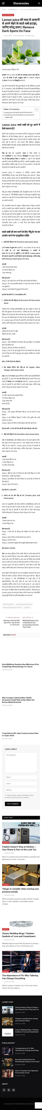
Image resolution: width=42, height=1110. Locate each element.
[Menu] (3, 3)
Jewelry (5, 884)
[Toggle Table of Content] (35, 109)
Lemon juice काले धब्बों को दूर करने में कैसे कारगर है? (18, 112)
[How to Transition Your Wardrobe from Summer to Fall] (7, 1073)
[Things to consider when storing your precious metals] (21, 875)
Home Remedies (8, 604)
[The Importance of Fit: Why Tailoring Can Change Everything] (21, 962)
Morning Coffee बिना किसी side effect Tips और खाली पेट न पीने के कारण (11, 623)
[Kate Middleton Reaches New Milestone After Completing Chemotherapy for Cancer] (21, 651)
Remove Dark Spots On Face (12, 607)
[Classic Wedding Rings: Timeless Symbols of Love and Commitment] (21, 920)
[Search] (39, 3)
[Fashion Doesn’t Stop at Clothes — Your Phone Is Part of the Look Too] (21, 833)
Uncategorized (8, 15)
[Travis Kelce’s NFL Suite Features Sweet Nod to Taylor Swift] (21, 720)
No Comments (19, 35)
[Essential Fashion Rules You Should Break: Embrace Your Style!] (7, 1062)
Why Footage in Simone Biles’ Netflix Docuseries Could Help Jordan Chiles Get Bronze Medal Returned (18, 700)
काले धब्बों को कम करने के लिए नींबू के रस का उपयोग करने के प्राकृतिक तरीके (19, 116)
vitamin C (27, 607)
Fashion (5, 842)
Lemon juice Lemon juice (24, 604)
